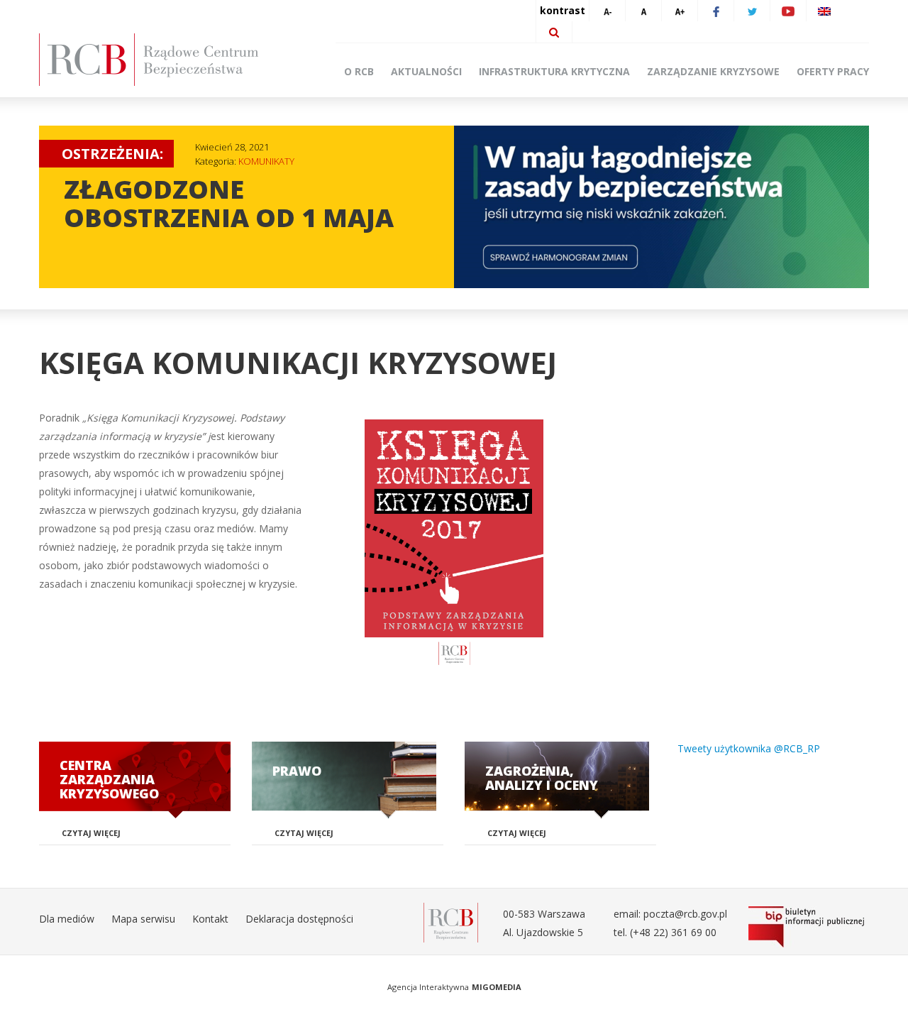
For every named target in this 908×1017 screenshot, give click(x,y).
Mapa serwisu (143, 918)
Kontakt (210, 918)
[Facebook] (716, 10)
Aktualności (426, 71)
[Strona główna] (170, 59)
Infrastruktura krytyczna (554, 71)
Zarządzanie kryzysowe (713, 71)
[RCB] (450, 921)
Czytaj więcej (91, 833)
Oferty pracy (833, 71)
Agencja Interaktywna (428, 987)
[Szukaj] (554, 32)
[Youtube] (788, 10)
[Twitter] (752, 10)
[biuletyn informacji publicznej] (808, 926)
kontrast (562, 10)
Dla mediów (66, 918)
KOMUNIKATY (266, 161)
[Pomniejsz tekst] (607, 10)
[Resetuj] (643, 10)
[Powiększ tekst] (679, 10)
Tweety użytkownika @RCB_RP (748, 748)
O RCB (359, 71)
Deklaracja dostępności (299, 918)
